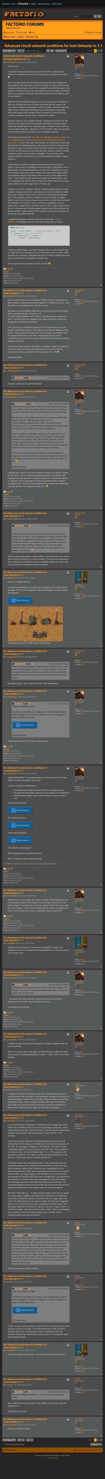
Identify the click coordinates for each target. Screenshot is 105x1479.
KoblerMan (19, 378)
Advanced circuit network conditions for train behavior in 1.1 (53, 45)
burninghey (79, 1419)
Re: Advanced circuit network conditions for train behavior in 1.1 (25, 292)
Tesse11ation (79, 65)
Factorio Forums (25, 24)
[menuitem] (21, 32)
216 (81, 74)
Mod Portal (43, 4)
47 (81, 299)
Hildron (77, 1084)
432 (81, 1285)
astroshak (78, 1115)
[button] (101, 50)
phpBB (45, 1455)
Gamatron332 (80, 290)
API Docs (57, 4)
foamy (77, 1276)
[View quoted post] (30, 377)
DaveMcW (78, 584)
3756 (81, 594)
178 (81, 1428)
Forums (23, 3)
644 (81, 1124)
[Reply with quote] (68, 56)
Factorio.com (9, 4)
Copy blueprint (22, 600)
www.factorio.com (13, 28)
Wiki (33, 4)
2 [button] (98, 51)
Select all (20, 227)
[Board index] (25, 14)
